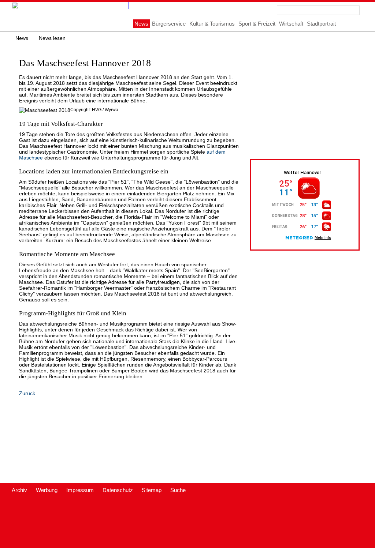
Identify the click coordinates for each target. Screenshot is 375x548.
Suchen (354, 10)
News (21, 38)
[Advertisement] (312, 99)
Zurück (27, 393)
